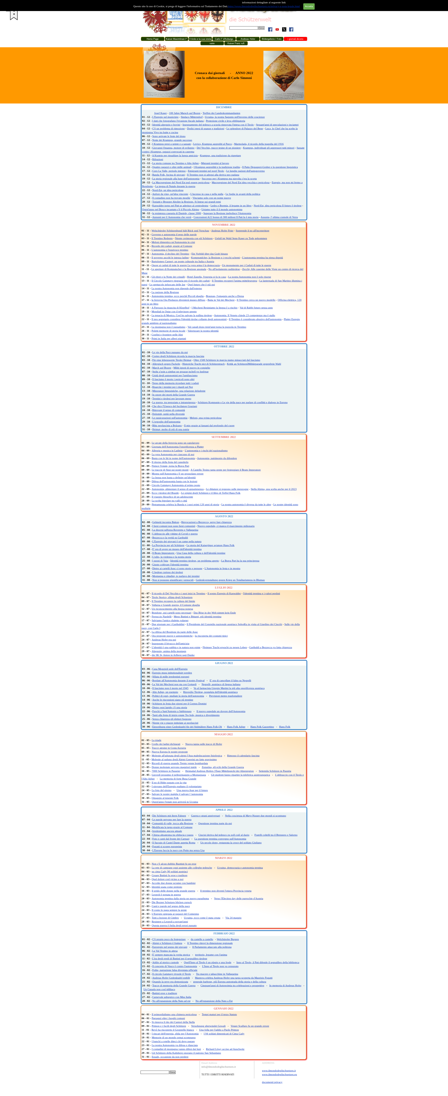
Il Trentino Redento (162, 238)
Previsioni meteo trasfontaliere (225, 695)
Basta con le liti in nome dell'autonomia (173, 458)
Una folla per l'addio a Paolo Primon (219, 1029)
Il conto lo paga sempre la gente (169, 910)
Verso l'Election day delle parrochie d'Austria (238, 898)
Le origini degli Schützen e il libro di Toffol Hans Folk (210, 493)
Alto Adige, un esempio (165, 692)
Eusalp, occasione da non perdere (170, 1056)
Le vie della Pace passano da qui (170, 352)
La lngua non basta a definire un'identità (174, 477)
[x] (284, 29)
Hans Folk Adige (236, 726)
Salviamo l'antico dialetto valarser (170, 620)
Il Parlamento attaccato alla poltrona (212, 947)
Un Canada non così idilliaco (159, 989)
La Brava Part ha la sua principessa (240, 560)
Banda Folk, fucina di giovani (168, 174)
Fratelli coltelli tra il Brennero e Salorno (276, 835)
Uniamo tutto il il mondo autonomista (221, 209)
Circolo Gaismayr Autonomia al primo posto (176, 485)
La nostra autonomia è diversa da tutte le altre (246, 504)
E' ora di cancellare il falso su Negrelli (230, 680)
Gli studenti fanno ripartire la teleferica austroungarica (240, 774)
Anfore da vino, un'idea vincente (170, 194)
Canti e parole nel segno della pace (171, 906)
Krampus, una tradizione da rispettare (220, 155)
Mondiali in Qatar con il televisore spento (174, 311)
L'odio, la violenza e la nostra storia (171, 556)
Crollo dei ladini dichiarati (166, 744)
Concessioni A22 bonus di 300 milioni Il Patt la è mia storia (226, 217)
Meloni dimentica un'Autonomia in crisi (173, 242)
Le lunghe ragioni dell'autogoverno (245, 171)
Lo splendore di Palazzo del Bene (244, 128)
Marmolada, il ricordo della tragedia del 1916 (259, 144)
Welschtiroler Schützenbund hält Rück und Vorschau (180, 230)
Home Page (153, 39)
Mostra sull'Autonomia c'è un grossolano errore (178, 473)
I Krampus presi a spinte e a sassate (171, 144)
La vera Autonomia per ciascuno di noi (173, 454)
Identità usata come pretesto (167, 887)
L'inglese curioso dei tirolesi (167, 572)
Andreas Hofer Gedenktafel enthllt (171, 977)
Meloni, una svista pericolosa (206, 417)
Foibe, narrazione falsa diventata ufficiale (174, 970)
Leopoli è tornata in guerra (166, 894)
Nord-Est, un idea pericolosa (167, 190)
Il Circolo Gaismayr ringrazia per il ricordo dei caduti (181, 280)
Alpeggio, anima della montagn (169, 651)
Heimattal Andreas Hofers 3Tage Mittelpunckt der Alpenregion (219, 771)
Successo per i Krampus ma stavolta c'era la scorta (229, 178)
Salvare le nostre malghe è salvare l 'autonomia (177, 794)
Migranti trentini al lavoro (215, 163)
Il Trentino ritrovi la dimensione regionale (210, 943)
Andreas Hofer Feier (222, 230)
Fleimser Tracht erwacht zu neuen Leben (225, 647)
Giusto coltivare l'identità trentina (170, 564)
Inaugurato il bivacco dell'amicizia (170, 643)
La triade (156, 740)
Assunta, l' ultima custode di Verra (279, 217)
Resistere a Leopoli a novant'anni (170, 921)
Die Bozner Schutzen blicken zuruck (172, 902)
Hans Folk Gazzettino (262, 726)
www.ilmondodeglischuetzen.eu (279, 1074)
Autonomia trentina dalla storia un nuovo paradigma (180, 898)
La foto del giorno (162, 790)
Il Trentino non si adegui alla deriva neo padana (213, 174)
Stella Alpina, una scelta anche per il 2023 (274, 489)
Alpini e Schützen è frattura (167, 943)
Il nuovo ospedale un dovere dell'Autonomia (221, 711)
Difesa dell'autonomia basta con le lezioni (174, 481)
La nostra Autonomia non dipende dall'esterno (177, 288)
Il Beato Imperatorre (163, 553)
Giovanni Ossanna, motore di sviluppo (173, 147)
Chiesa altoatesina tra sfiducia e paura (172, 835)
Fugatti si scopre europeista (167, 846)
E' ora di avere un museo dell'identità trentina (177, 549)
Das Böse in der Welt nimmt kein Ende (215, 612)
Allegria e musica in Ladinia (167, 450)
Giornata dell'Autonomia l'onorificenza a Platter (178, 446)
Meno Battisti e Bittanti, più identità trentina (197, 616)
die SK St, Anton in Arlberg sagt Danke (173, 655)
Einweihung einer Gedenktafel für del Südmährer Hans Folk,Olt (187, 726)
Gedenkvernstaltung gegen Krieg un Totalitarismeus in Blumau (230, 580)
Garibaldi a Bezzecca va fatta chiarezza (270, 647)
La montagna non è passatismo (168, 327)
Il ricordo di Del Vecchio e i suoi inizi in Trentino (178, 593)
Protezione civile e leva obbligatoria (225, 120)
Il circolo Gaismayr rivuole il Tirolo (171, 974)
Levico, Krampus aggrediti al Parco (212, 144)
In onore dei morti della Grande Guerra (173, 394)
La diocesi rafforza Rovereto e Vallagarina (175, 529)
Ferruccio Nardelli (162, 616)
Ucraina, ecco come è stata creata (202, 917)
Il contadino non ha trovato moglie (171, 197)
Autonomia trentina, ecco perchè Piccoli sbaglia (178, 296)
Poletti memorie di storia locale (168, 330)
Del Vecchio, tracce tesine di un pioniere (219, 147)
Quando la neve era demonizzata (170, 981)
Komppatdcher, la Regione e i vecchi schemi (215, 257)
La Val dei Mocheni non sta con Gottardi (174, 684)
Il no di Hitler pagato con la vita (169, 782)
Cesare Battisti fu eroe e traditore (169, 875)
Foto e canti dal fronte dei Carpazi (170, 838)
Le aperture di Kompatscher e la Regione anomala (178, 269)
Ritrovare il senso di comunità (168, 410)
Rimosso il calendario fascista (243, 755)
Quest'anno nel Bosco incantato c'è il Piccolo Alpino (170, 209)
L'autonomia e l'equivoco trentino (170, 249)
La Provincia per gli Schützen (168, 545)
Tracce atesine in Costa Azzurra (169, 747)
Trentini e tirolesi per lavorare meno (171, 398)
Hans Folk (284, 726)
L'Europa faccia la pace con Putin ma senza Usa (178, 850)
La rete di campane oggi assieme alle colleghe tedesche (182, 867)
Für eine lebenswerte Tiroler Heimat (171, 360)
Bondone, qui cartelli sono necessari (171, 612)
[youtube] (277, 29)
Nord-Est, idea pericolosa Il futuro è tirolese (278, 205)
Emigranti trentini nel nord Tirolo (206, 171)
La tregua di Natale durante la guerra (175, 186)
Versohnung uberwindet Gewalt (208, 1026)
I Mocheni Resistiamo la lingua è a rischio (214, 307)
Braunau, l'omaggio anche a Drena (225, 296)
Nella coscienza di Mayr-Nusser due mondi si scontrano (255, 815)
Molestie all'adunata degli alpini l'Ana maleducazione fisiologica (187, 755)
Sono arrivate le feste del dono (169, 136)
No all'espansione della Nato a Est (214, 1001)
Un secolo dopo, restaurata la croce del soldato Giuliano (231, 842)
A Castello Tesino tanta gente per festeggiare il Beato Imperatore (226, 469)
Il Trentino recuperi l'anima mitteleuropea (234, 280)
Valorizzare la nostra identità (203, 330)
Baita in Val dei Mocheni (221, 300)
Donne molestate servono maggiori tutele (174, 767)
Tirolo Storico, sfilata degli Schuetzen (172, 597)
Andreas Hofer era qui (164, 639)
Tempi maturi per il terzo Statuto (219, 1014)
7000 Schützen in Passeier (166, 771)
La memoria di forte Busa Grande (178, 778)
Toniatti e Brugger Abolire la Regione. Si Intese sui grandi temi (186, 201)
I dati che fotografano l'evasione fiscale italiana (178, 120)
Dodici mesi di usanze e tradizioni (205, 128)
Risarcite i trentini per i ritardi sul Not (172, 387)
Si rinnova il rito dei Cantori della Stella (173, 1022)
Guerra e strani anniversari (205, 815)
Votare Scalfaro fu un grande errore (250, 1026)
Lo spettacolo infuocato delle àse (167, 284)
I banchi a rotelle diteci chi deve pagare (173, 1041)
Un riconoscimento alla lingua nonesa (172, 608)
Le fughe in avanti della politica (243, 194)
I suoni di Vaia (160, 560)
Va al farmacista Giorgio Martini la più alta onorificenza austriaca (229, 688)
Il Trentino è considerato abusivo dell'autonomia (255, 319)
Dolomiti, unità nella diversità (168, 414)
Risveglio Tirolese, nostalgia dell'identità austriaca (210, 692)
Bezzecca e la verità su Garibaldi (170, 537)
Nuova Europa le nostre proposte (170, 751)
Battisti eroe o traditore (164, 993)
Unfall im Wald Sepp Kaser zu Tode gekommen (241, 238)
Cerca (261, 28)
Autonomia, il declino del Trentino (170, 253)
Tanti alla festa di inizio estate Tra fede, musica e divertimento (186, 715)
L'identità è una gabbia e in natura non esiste (176, 647)
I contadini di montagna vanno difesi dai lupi (176, 1049)
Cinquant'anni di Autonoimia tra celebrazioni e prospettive (232, 985)
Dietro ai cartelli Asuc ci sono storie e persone (177, 568)
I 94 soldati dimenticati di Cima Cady (224, 1033)
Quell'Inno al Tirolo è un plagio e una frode (207, 962)
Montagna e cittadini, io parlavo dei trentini (176, 576)
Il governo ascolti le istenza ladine (170, 257)
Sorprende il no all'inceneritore (252, 230)
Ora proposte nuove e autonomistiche (172, 635)
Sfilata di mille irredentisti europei (170, 676)
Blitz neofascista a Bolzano (167, 425)
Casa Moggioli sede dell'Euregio (170, 669)
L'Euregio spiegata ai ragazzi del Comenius (175, 913)
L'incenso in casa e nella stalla (206, 194)
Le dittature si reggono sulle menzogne (227, 489)
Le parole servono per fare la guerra (171, 819)
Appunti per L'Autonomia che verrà (171, 217)
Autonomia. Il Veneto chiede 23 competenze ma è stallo (244, 315)
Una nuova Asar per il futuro (192, 790)
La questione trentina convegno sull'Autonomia (220, 838)
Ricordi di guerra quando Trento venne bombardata (180, 763)
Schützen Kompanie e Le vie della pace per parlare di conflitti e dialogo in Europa (243, 402)
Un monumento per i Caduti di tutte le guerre (246, 265)
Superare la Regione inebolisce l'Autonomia (227, 213)
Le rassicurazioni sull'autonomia (169, 417)
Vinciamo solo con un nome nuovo (211, 197)
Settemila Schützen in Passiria (275, 771)
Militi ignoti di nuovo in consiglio (191, 367)
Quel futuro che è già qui (201, 284)
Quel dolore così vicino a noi (167, 879)
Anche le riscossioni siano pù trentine (172, 699)
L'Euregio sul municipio (165, 117)
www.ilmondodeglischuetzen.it (279, 1070)
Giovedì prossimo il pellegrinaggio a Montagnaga (179, 774)
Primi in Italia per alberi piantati (169, 338)
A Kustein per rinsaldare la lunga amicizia (175, 155)
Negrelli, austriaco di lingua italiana (221, 684)
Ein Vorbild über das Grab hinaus (209, 253)
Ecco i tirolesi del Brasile (165, 493)
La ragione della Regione (165, 292)
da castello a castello (202, 939)
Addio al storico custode (165, 962)
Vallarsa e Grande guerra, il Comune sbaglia (176, 605)
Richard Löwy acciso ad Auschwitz (225, 1049)
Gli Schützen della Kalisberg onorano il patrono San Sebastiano (186, 1053)
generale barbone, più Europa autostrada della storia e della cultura (229, 981)
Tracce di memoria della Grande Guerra (173, 985)
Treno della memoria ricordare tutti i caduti (175, 383)
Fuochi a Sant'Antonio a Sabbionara (171, 711)
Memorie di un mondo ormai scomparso (174, 1037)
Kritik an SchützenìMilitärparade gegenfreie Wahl (254, 363)
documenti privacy (272, 1082)
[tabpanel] (224, 75)
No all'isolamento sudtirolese (224, 269)
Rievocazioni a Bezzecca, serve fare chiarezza (206, 522)
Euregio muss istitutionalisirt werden (172, 672)
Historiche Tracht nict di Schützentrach (203, 363)
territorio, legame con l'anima (211, 954)
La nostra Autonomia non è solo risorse (249, 276)
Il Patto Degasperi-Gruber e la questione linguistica (270, 167)
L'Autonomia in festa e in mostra (222, 568)
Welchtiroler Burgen (228, 939)
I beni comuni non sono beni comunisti (173, 526)
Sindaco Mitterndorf (192, 117)
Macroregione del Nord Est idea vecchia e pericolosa (241, 182)
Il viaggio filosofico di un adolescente (172, 496)
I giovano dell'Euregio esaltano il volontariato (177, 786)
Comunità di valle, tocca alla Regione (172, 823)
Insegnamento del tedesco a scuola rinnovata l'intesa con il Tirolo (218, 124)
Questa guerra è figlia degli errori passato (174, 925)
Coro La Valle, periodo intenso (169, 171)
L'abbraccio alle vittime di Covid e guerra (175, 533)
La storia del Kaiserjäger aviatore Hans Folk (210, 545)
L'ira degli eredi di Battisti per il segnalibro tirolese (179, 958)
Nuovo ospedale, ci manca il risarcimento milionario (226, 526)
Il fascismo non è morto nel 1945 (170, 688)
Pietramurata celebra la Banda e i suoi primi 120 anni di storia (185, 504)
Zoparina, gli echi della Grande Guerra (223, 767)
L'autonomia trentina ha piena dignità (262, 257)
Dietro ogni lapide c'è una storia (169, 707)
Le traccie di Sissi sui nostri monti (170, 469)
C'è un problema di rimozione (168, 128)
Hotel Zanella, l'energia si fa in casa (206, 276)
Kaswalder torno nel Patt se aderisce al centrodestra (180, 205)
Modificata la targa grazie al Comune (172, 827)
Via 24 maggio (233, 917)
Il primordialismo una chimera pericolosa (174, 1014)
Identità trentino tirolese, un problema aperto (194, 560)
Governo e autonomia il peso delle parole (174, 234)
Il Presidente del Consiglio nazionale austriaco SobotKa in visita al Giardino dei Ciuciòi (234, 624)
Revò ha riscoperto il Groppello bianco (173, 1029)
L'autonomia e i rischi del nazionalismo (206, 450)
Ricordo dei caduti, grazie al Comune (172, 246)
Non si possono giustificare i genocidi (173, 580)
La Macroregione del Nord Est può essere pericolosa (180, 182)
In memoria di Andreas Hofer (285, 985)
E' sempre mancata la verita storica (171, 954)
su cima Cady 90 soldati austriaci (170, 871)
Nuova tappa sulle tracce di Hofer (203, 744)
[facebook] (270, 29)
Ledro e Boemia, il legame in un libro (231, 205)
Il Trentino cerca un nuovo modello (256, 300)
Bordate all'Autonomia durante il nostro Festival (178, 680)
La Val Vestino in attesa (165, 950)
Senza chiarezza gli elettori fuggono (171, 719)
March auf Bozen (161, 367)
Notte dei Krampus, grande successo (172, 140)
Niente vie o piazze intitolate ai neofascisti (175, 722)
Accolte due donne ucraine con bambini (173, 883)
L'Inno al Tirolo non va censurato (220, 966)
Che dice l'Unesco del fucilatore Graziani (174, 406)
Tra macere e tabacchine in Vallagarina (217, 974)
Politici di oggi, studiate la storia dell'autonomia (178, 695)
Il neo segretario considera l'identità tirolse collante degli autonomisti (189, 319)
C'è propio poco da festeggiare (169, 939)
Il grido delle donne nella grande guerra (173, 890)
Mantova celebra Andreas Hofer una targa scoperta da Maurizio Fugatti (233, 977)
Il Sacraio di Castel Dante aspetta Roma (173, 842)
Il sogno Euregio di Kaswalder (224, 593)
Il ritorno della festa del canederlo (170, 462)
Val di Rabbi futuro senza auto (256, 307)
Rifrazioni (157, 159)
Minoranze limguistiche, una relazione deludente (178, 390)
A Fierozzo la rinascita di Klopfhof (170, 307)
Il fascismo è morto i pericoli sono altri (173, 379)
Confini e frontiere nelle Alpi (167, 334)
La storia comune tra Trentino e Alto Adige (175, 163)
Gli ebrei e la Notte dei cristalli (168, 276)
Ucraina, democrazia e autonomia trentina (240, 867)
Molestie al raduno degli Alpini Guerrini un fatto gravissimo (184, 759)
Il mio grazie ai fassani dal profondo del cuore (209, 425)
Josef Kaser (160, 113)
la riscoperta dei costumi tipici (211, 635)
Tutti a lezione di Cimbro (165, 917)
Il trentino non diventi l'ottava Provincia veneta (225, 890)
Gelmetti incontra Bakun (165, 522)
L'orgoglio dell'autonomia (166, 421)
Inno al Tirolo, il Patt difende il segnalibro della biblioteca (267, 962)
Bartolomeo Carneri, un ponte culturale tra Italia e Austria (183, 261)
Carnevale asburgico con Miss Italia (171, 997)
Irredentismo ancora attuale (167, 831)
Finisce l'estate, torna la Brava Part (170, 466)
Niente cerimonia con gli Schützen (194, 238)
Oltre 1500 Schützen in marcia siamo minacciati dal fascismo (227, 360)
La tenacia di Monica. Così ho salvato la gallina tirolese (182, 315)
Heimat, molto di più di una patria (170, 429)
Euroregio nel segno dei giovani (169, 947)
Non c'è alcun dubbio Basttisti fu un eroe (174, 863)
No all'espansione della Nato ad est (171, 1001)
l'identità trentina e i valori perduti (261, 593)
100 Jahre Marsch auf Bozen (184, 113)
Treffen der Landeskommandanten (221, 113)
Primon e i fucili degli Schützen (169, 1026)
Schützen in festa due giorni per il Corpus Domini (179, 703)
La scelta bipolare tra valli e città (169, 500)
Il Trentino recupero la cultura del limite (173, 601)
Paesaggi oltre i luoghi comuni (168, 1018)
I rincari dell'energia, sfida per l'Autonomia (175, 1033)
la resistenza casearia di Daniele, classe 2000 (176, 213)
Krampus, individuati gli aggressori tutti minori (268, 147)
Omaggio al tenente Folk (165, 798)
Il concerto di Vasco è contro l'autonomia (174, 966)
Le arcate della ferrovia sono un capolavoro (175, 442)
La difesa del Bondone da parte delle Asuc (175, 632)
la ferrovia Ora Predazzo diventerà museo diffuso (178, 300)
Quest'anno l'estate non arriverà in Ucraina (175, 801)
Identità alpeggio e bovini (166, 124)
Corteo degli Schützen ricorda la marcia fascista (178, 356)
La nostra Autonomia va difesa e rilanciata (175, 1045)
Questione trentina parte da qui (215, 823)
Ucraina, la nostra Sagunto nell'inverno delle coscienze (235, 117)
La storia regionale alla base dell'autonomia (176, 178)
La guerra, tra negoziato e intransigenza (173, 402)
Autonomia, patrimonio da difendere (217, 458)
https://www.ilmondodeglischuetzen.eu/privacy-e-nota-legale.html (264, 6)
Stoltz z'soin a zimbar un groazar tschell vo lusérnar (180, 371)
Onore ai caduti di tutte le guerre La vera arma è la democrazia (186, 265)
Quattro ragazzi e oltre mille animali (171, 167)
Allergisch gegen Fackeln (166, 363)
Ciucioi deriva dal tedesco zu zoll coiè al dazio (223, 835)
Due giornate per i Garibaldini (168, 624)
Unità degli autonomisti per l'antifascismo (175, 375)
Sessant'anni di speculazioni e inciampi (277, 124)
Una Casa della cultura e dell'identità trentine (201, 553)
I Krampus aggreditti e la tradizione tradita (217, 167)
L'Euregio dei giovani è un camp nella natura (176, 541)
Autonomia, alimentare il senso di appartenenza (178, 489)
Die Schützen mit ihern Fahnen (169, 815)
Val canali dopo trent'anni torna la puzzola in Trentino (217, 327)
